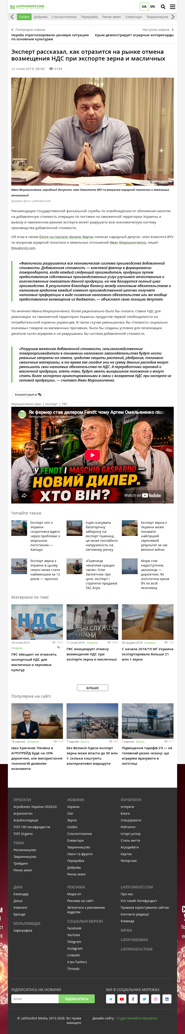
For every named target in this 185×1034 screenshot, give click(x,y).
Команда (127, 921)
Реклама (76, 887)
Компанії (20, 907)
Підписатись (76, 999)
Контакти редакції (135, 914)
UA (144, 6)
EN (152, 6)
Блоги (85, 742)
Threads (73, 969)
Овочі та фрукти (79, 854)
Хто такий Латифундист (139, 901)
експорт (51, 404)
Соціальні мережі (85, 921)
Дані (18, 887)
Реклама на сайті (80, 901)
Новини (16, 648)
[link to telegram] (110, 998)
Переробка (75, 861)
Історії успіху (131, 834)
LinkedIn (73, 955)
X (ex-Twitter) (77, 962)
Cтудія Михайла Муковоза (137, 1018)
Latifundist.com (137, 887)
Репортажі (129, 861)
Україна (73, 807)
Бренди (19, 914)
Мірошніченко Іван (26, 404)
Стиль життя (130, 840)
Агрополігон (23, 813)
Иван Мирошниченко (128, 242)
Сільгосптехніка (79, 834)
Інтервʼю (33, 742)
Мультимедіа (27, 923)
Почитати (131, 799)
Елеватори (75, 840)
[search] (163, 6)
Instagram (75, 948)
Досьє (18, 901)
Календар (21, 894)
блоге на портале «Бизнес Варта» (66, 236)
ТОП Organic (23, 834)
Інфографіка (23, 930)
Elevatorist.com (23, 248)
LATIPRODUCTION (137, 949)
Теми (19, 843)
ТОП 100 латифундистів (32, 827)
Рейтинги (128, 827)
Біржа (126, 930)
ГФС (65, 404)
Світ (70, 813)
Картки (126, 854)
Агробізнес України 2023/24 (35, 807)
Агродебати (130, 847)
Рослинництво (25, 850)
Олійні (72, 827)
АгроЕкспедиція (26, 820)
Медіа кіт (74, 894)
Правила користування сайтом (145, 907)
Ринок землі (23, 870)
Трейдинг (21, 863)
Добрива (74, 867)
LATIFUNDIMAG (134, 939)
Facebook (74, 928)
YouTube (73, 935)
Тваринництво (25, 856)
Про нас (127, 894)
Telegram (74, 942)
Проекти (22, 799)
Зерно (72, 820)
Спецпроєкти (131, 820)
